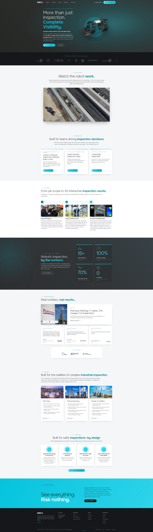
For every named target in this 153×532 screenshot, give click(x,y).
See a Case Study (46, 273)
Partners (89, 519)
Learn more (45, 418)
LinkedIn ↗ (39, 522)
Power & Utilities (76, 519)
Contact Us (73, 2)
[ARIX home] (40, 2)
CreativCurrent (69, 529)
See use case (47, 170)
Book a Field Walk (109, 2)
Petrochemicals (76, 517)
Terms (103, 529)
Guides (104, 521)
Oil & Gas (75, 515)
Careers (89, 517)
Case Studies (105, 519)
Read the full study (74, 320)
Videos (104, 523)
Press (104, 517)
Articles (104, 515)
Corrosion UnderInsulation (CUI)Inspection (61, 516)
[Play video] (76, 105)
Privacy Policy (98, 529)
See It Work (60, 45)
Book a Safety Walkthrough (76, 470)
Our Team (90, 515)
